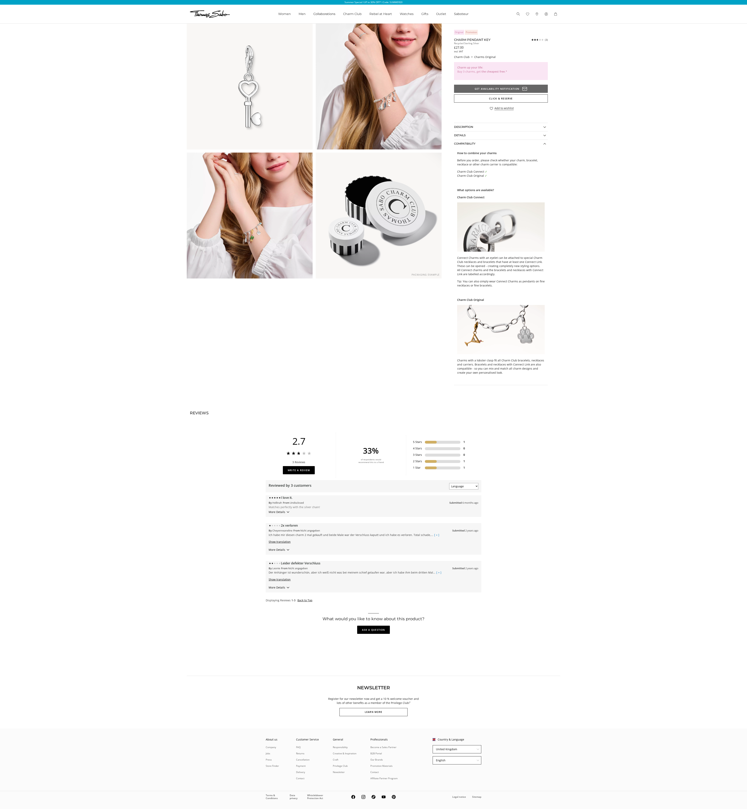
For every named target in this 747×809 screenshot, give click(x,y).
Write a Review (299, 470)
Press (269, 759)
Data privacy (293, 797)
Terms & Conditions (272, 797)
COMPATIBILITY (464, 143)
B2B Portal (376, 753)
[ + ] (436, 535)
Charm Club (352, 14)
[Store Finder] (537, 14)
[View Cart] (555, 14)
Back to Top (304, 600)
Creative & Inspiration (344, 753)
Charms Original (485, 57)
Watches (407, 14)
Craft (335, 759)
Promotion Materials (381, 766)
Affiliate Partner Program (384, 778)
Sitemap (476, 796)
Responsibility (340, 747)
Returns (300, 753)
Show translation (280, 542)
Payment (301, 766)
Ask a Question (373, 630)
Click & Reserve (501, 98)
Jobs (268, 753)
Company (271, 747)
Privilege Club (340, 766)
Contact (300, 778)
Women (284, 14)
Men (302, 14)
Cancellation (302, 759)
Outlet (441, 14)
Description (463, 127)
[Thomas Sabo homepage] (210, 14)
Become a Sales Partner (383, 747)
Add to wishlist (504, 108)
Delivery (300, 772)
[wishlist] (527, 14)
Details (460, 135)
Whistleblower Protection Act (315, 797)
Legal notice (459, 796)
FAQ (298, 747)
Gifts (424, 14)
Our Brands (376, 759)
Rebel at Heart (380, 14)
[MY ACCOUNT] (546, 14)
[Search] (518, 14)
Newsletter (339, 772)
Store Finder (272, 766)
